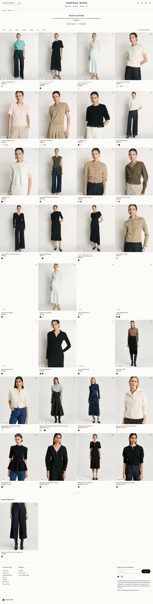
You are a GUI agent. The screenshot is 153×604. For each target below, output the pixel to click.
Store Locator (21, 573)
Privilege (5, 579)
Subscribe (146, 571)
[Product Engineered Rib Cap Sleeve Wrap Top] (57, 171)
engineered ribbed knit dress (85, 256)
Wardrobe (75, 6)
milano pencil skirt (120, 369)
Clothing (82, 6)
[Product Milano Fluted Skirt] (96, 56)
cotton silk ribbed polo (84, 312)
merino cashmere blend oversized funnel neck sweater (54, 426)
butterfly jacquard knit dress (85, 426)
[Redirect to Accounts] (146, 3)
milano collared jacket (122, 254)
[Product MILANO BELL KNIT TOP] (19, 457)
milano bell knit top (6, 482)
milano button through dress (85, 482)
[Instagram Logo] (122, 576)
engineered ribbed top (122, 140)
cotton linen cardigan (7, 312)
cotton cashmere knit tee (8, 82)
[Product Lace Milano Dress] (57, 56)
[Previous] (2, 56)
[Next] (36, 56)
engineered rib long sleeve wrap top (10, 254)
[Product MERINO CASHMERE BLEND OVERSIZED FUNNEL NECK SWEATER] (57, 400)
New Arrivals (68, 6)
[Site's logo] (76, 3)
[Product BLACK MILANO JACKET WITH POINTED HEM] (57, 457)
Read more (76, 20)
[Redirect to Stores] (142, 3)
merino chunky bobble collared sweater (126, 426)
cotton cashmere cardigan (85, 197)
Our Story (20, 570)
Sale (87, 6)
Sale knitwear (82, 24)
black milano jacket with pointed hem (49, 482)
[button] (19, 3)
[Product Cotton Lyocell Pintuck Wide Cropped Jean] (19, 526)
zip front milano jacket (83, 369)
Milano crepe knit (71, 24)
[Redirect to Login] (138, 3)
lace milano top (82, 140)
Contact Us (5, 570)
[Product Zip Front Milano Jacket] (96, 343)
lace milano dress (44, 84)
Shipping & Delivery (7, 575)
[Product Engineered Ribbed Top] (57, 228)
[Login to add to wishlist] (36, 34)
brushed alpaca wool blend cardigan (10, 426)
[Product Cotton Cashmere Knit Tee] (19, 56)
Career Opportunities (23, 575)
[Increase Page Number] (81, 493)
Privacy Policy (6, 584)
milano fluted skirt (82, 84)
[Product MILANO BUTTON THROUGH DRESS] (96, 457)
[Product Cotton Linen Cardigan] (19, 287)
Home (4, 10)
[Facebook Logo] (118, 576)
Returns (5, 577)
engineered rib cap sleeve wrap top (49, 197)
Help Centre (6, 573)
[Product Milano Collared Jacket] (19, 343)
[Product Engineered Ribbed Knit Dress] (96, 228)
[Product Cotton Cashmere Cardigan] (96, 171)
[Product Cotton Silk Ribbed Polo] (96, 287)
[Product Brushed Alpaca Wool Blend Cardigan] (19, 400)
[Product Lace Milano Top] (96, 115)
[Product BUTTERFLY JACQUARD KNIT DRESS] (96, 400)
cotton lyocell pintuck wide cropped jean (12, 552)
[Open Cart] (149, 3)
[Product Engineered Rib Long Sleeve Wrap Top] (19, 228)
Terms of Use (6, 582)
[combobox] (4, 30)
